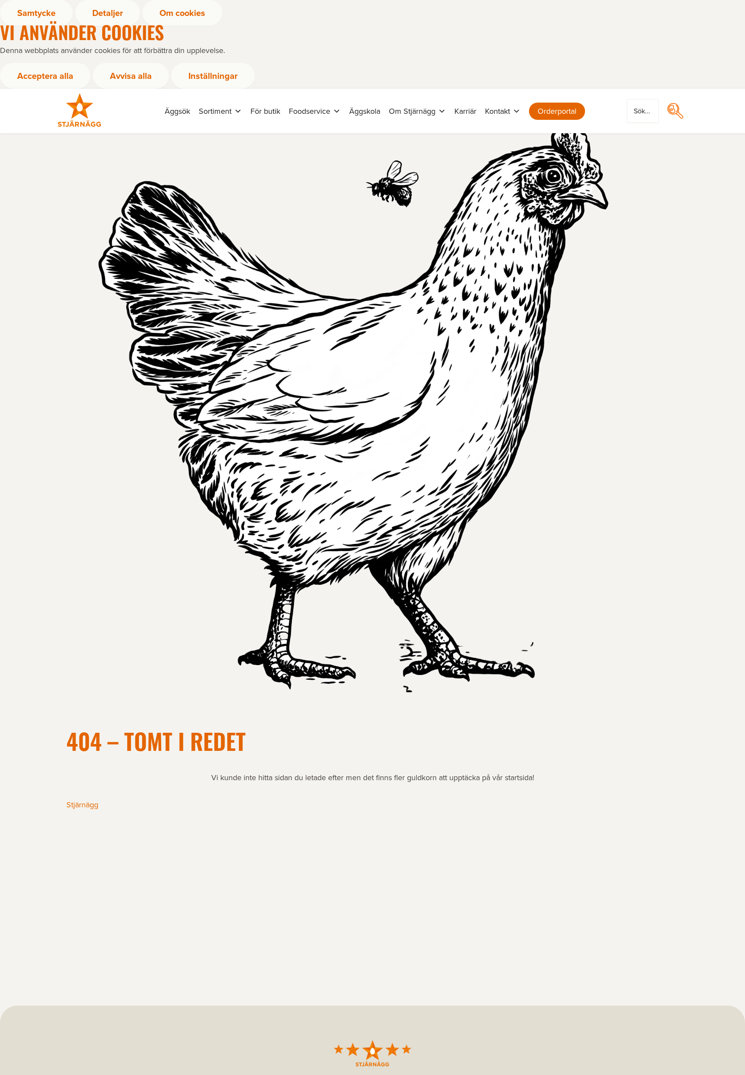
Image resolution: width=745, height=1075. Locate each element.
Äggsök (177, 111)
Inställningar (213, 75)
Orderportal (557, 111)
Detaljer (107, 12)
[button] (675, 111)
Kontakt (497, 111)
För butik (265, 111)
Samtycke (36, 12)
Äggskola (364, 111)
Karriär (465, 111)
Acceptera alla (45, 75)
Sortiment (215, 111)
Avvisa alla (131, 75)
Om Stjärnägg (412, 111)
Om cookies (182, 12)
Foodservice (309, 111)
